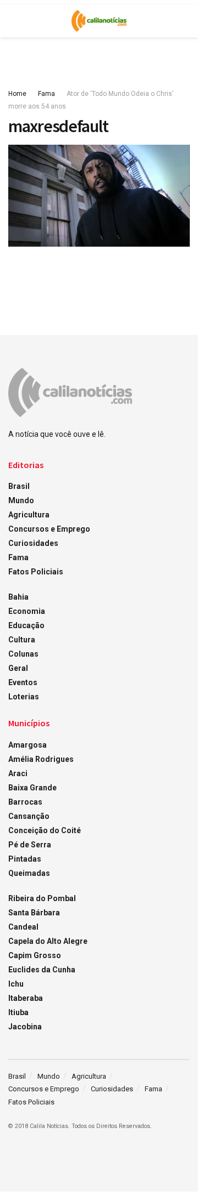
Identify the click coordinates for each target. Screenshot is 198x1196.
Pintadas (24, 859)
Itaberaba (25, 998)
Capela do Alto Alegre (47, 941)
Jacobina (25, 1026)
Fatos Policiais (35, 571)
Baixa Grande (32, 787)
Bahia (18, 597)
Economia (26, 611)
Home (17, 94)
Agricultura (29, 514)
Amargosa (27, 745)
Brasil (19, 486)
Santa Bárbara (34, 912)
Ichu (16, 983)
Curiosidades (33, 543)
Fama (46, 94)
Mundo (21, 500)
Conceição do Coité (44, 830)
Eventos (22, 682)
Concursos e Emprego (49, 529)
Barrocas (25, 802)
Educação (26, 625)
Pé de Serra (29, 844)
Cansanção (29, 816)
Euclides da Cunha (41, 969)
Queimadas (29, 873)
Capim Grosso (34, 955)
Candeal (23, 926)
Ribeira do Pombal (42, 898)
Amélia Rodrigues (41, 759)
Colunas (23, 654)
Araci (18, 773)
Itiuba (18, 1012)
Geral (18, 668)
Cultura (21, 639)
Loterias (23, 696)
